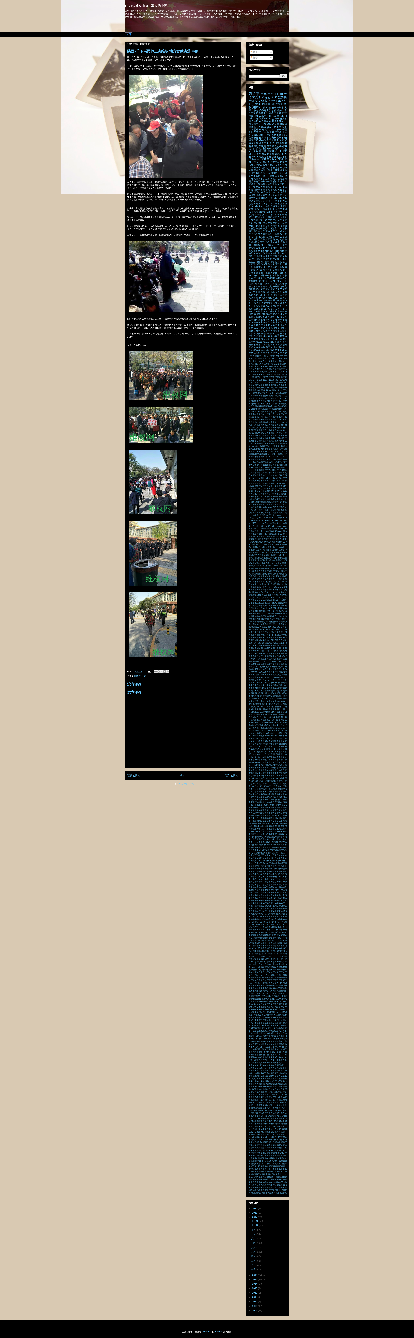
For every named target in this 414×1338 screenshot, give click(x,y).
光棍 (271, 622)
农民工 (278, 289)
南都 (260, 669)
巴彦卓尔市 (268, 786)
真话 (279, 465)
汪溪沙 (277, 924)
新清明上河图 (261, 853)
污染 (285, 443)
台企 (272, 680)
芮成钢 (280, 156)
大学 (277, 245)
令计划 (272, 100)
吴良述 (259, 691)
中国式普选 (257, 552)
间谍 (253, 502)
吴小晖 (271, 201)
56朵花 (265, 356)
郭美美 (262, 212)
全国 (250, 380)
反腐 (279, 129)
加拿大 (264, 217)
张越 (262, 251)
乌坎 (267, 366)
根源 (253, 900)
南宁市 (257, 190)
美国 (277, 124)
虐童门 (274, 483)
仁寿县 (271, 598)
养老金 (251, 635)
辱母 (269, 491)
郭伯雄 (272, 107)
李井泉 (266, 879)
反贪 (279, 675)
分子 (252, 385)
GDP (274, 518)
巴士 (262, 786)
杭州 (256, 256)
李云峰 (281, 433)
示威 (256, 336)
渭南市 (253, 451)
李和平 (261, 882)
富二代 (257, 412)
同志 (254, 685)
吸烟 (264, 691)
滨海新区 (255, 181)
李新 (265, 320)
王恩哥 (253, 459)
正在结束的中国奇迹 (270, 906)
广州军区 (277, 792)
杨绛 (262, 892)
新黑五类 (256, 855)
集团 (257, 507)
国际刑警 (268, 300)
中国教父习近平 (255, 555)
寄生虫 (275, 773)
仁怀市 (277, 598)
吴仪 (275, 688)
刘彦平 (267, 385)
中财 (265, 571)
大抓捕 (261, 736)
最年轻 (259, 871)
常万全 (267, 414)
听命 (253, 688)
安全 (270, 762)
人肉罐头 (264, 598)
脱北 (266, 478)
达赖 (285, 491)
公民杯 (267, 629)
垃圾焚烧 (252, 404)
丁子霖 (259, 358)
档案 (276, 441)
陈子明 (259, 504)
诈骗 (256, 267)
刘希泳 (269, 648)
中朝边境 (268, 568)
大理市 (281, 736)
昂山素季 (258, 863)
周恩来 (278, 154)
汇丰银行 (254, 922)
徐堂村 (263, 815)
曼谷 (262, 433)
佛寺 (257, 611)
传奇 (278, 606)
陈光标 (273, 270)
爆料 (265, 454)
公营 (273, 629)
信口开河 (279, 613)
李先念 (278, 879)
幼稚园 (278, 789)
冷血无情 (268, 643)
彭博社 (274, 813)
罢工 (258, 339)
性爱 (260, 818)
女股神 (273, 746)
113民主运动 (271, 515)
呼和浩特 (283, 696)
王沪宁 (266, 228)
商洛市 (284, 701)
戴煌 (282, 826)
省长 (254, 465)
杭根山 (267, 892)
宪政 (265, 220)
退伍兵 (265, 494)
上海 (261, 135)
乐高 (277, 576)
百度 (274, 156)
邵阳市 (259, 497)
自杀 (270, 209)
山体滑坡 (268, 309)
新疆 (284, 129)
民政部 (277, 916)
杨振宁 (251, 892)
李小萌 (265, 885)
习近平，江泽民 (270, 584)
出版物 (281, 643)
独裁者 (261, 457)
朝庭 (285, 871)
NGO (251, 520)
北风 (258, 659)
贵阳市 (266, 267)
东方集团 (283, 536)
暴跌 (268, 253)
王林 (254, 162)
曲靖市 (284, 430)
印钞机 (258, 672)
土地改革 (279, 717)
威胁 (254, 754)
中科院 (281, 568)
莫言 (278, 481)
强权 (264, 813)
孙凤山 (251, 757)
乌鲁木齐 (256, 576)
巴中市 (257, 786)
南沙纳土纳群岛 (278, 667)
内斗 (273, 635)
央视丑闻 (272, 741)
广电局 (251, 794)
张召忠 (266, 805)
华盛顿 (263, 664)
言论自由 (255, 234)
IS (286, 273)
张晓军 (267, 807)
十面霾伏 (273, 661)
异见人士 (263, 802)
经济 (251, 145)
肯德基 (275, 475)
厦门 (270, 672)
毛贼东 (278, 914)
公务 (278, 627)
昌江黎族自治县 (274, 863)
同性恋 (259, 685)
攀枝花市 (266, 839)
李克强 (282, 100)
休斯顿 (265, 606)
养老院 (257, 635)
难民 (279, 270)
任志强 (257, 110)
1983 (279, 515)
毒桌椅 (274, 911)
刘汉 (258, 651)
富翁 (250, 776)
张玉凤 (273, 311)
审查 (250, 770)
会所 (270, 606)
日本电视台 (270, 861)
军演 (272, 637)
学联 (282, 760)
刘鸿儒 (275, 651)
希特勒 (253, 789)
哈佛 (250, 701)
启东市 (258, 688)
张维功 (269, 810)
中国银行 (283, 364)
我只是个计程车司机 (270, 823)
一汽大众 (254, 526)
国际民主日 (257, 717)
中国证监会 (274, 364)
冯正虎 (252, 292)
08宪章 (255, 515)
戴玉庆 (273, 422)
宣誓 (260, 770)
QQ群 (279, 520)
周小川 (283, 242)
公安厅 (259, 380)
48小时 (258, 518)
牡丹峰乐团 (280, 454)
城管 (275, 217)
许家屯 (264, 195)
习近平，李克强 (257, 584)
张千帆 (253, 805)
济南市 (283, 192)
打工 (262, 829)
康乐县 (277, 794)
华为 (276, 388)
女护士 (259, 746)
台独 (280, 295)
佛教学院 (262, 611)
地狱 (268, 720)
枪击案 (255, 898)
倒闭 (282, 374)
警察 (251, 184)
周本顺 (254, 298)
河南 (251, 209)
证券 (270, 486)
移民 (263, 231)
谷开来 (278, 195)
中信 (275, 361)
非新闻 (280, 350)
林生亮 (265, 895)
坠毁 (253, 722)
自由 (275, 209)
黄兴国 (276, 273)
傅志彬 (272, 619)
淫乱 (270, 449)
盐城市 (284, 462)
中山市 (280, 566)
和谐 (250, 398)
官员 (256, 140)
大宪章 (280, 733)
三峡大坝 (275, 528)
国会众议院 (279, 707)
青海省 (270, 507)
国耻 (261, 300)
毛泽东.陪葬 (266, 914)
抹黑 (262, 834)
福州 (260, 336)
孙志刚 (263, 757)
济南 (262, 449)
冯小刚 (276, 239)
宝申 (264, 768)
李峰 (270, 885)
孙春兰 (270, 406)
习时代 (275, 579)
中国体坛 (280, 547)
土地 (264, 717)
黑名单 (275, 513)
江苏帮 (280, 922)
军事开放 (254, 637)
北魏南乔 (264, 659)
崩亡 (254, 784)
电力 (259, 462)
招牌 (253, 837)
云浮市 (273, 284)
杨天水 (284, 890)
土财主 (253, 720)
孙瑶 (281, 757)
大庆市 (255, 736)
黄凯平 (255, 513)
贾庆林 (272, 137)
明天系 (284, 863)
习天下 (257, 579)
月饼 (265, 871)
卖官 (282, 664)
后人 (270, 685)
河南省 (256, 107)
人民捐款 (267, 595)
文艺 (269, 847)
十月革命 (270, 388)
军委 (270, 239)
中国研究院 (255, 560)
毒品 (285, 908)
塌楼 (285, 722)
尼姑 (285, 412)
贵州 (254, 489)
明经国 (259, 430)
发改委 (284, 393)
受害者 (261, 677)
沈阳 (268, 328)
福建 (251, 231)
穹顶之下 (275, 470)
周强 (263, 693)
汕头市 (266, 206)
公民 (282, 286)
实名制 (251, 412)
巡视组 (259, 784)
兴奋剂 (284, 380)
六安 (254, 632)
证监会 (280, 486)
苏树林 (267, 481)
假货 (254, 619)
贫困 (250, 489)
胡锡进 (261, 478)
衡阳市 (273, 342)
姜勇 (276, 752)
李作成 (272, 879)
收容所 (277, 839)
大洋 (276, 736)
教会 (278, 425)
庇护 (256, 794)
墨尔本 (275, 725)
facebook (252, 358)
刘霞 (263, 292)
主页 (182, 775)
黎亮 (270, 513)
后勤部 (275, 685)
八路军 (269, 627)
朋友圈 (271, 433)
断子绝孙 (279, 847)
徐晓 (269, 815)
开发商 (267, 800)
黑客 (282, 273)
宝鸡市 (274, 768)
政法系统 (258, 845)
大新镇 (267, 736)
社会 (272, 262)
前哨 (282, 385)
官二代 (274, 409)
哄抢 (285, 698)
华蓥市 (269, 664)
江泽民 (282, 97)
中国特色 (266, 364)
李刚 (250, 882)
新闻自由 (271, 853)
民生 (282, 916)
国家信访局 (255, 401)
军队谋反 (262, 640)
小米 (266, 778)
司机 (254, 683)
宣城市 (255, 770)
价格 (252, 603)
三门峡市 (272, 358)
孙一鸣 (284, 754)
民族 (260, 206)
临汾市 (251, 366)
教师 (270, 223)
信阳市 (264, 286)
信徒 (278, 374)
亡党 (257, 372)
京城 (261, 372)
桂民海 (271, 441)
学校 (274, 760)
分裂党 (259, 645)
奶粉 (258, 248)
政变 (280, 204)
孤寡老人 (264, 760)
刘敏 (254, 651)
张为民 (280, 802)
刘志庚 (281, 648)
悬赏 (273, 818)
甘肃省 (267, 156)
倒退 (253, 616)
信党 (273, 613)
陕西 (252, 507)
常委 (272, 414)
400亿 (251, 518)
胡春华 (280, 165)
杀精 (271, 877)
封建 (266, 776)
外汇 (258, 404)
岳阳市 (268, 781)
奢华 (276, 744)
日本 (260, 179)
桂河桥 (274, 900)
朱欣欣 (271, 874)
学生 (278, 760)
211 (282, 515)
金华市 (275, 497)
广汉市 (284, 792)
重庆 (268, 347)
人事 (256, 592)
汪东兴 (261, 328)
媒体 (280, 217)
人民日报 (279, 159)
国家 (268, 190)
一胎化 (261, 526)
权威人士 (280, 877)
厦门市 (268, 390)
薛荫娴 (267, 483)
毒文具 (255, 911)
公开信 (278, 380)
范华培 (252, 342)
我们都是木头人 (255, 823)
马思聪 (265, 510)
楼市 (253, 325)
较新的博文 (133, 775)
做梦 (258, 619)
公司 (282, 627)
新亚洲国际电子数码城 (268, 850)
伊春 (260, 606)
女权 (264, 746)
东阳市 (272, 539)
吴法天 (253, 691)
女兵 (285, 744)
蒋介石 (283, 181)
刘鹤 (281, 651)
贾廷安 (274, 267)
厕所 (263, 390)
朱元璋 (259, 874)
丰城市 (270, 571)
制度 (256, 653)
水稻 (263, 919)
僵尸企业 (259, 377)
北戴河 (280, 113)
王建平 (283, 259)
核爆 (275, 898)
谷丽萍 (264, 234)
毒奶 (250, 911)
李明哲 (271, 320)
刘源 (263, 148)
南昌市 (266, 295)
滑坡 (262, 451)
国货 (267, 714)
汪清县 (271, 924)
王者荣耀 (265, 334)
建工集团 (254, 800)
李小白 (259, 885)
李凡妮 (284, 879)
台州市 (277, 680)
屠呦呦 (274, 248)
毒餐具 (280, 911)
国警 (262, 714)
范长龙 (271, 264)
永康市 (274, 919)
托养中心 (273, 829)
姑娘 (263, 749)
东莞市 (275, 140)
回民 (258, 707)
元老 (254, 622)
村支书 (267, 890)
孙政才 (276, 168)
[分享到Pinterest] (167, 671)
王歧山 (252, 262)
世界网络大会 (262, 361)
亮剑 (285, 590)
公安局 (266, 380)
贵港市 (274, 345)
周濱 (265, 696)
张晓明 (274, 807)
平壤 (282, 414)
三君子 (275, 275)
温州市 (274, 331)
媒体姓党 (275, 306)
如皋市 (254, 749)
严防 (260, 542)
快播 (251, 223)
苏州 (262, 481)
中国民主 (258, 558)
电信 (254, 462)
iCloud (278, 523)
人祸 (258, 598)
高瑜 (258, 198)
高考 (268, 353)
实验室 (284, 768)
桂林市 (276, 192)
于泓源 (274, 587)
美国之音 (265, 339)
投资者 (280, 831)
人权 (263, 187)
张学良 (281, 417)
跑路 (264, 491)
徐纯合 (280, 311)
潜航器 (273, 451)
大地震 (258, 733)
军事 (268, 382)
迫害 (260, 494)
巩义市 (251, 786)
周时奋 (274, 693)
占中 (269, 148)
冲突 (276, 382)
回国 (272, 398)
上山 (261, 531)
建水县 (261, 800)
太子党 (252, 151)
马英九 (264, 184)
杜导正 (278, 890)
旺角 (263, 253)
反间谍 (278, 393)
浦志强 (273, 165)
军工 (264, 637)
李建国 (275, 885)
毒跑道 (264, 325)
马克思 (253, 510)
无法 (267, 858)
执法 (258, 425)
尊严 (282, 776)
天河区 (280, 738)
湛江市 (281, 331)
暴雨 (271, 869)
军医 (260, 637)
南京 (253, 295)
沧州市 (251, 446)
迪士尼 (255, 494)
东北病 (276, 536)
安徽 (275, 406)
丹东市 (251, 574)
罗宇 (273, 231)
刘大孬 (253, 648)
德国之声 (279, 815)
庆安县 (257, 311)
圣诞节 (259, 720)
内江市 (259, 382)
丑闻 (275, 534)
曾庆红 (272, 113)
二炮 (258, 587)
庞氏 (266, 417)
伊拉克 (255, 606)
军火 (276, 637)
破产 (263, 467)
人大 (273, 592)
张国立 (278, 805)
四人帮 (270, 704)
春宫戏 (263, 866)
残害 (276, 908)
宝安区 (284, 409)
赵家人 (275, 151)
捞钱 (269, 837)
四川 (256, 300)
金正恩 (266, 162)
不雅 (265, 534)
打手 (267, 829)
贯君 (260, 267)
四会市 (276, 704)
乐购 (273, 576)
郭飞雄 (266, 173)
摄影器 (259, 839)
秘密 (256, 470)
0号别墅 (262, 515)
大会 (262, 404)
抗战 (258, 192)
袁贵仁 (284, 483)
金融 (254, 159)
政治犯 (273, 425)
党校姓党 (276, 624)
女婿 (263, 306)
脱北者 (278, 231)
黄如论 (261, 513)
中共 (264, 94)
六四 (274, 97)
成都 (263, 314)
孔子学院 (277, 754)
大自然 (255, 738)
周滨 (277, 396)
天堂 (258, 303)
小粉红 (275, 412)
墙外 (270, 725)
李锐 (253, 322)
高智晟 (271, 184)
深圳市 (280, 107)
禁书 (285, 228)
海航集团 (279, 179)
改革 (267, 317)
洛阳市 (259, 259)
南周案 (263, 667)
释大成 (269, 497)
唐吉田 (267, 701)
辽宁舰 (280, 491)
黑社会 (271, 234)
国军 (275, 709)
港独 (258, 451)
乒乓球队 (283, 366)
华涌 (281, 388)
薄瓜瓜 (266, 342)
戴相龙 (260, 156)
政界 (264, 845)
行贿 (279, 483)
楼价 (273, 903)
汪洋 (266, 924)
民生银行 (272, 325)
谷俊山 (283, 170)
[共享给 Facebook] (164, 671)
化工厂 (256, 656)
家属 (264, 770)
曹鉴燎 (257, 433)
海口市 (264, 170)
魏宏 (285, 353)
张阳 (267, 251)
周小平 (258, 693)
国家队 (257, 245)
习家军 (269, 369)
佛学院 (278, 237)
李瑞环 (278, 320)
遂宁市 (259, 270)
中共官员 (267, 544)
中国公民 (257, 550)
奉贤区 (271, 744)
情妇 (257, 422)
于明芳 (264, 587)
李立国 (278, 887)
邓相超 (253, 497)
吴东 (270, 688)
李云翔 (259, 879)
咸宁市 (280, 698)
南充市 (259, 295)
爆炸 (281, 135)
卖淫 (254, 390)
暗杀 (282, 317)
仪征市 (278, 600)
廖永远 (259, 797)
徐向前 (257, 815)
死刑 (257, 443)
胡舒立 (255, 478)
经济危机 (268, 473)
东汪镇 (260, 539)
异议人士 (265, 311)
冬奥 (272, 382)
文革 (258, 104)
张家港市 (252, 807)
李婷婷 (280, 882)
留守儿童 (265, 462)
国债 (256, 709)
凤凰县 (275, 643)
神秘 (279, 467)
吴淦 (277, 242)
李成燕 (255, 887)
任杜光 (274, 603)
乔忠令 (251, 369)
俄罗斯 (281, 611)
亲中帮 (251, 592)
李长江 (261, 890)
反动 (262, 675)
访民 (281, 126)
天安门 (281, 190)
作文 (268, 611)
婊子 (264, 754)
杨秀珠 (255, 438)
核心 (256, 441)
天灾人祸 (277, 303)
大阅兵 (275, 148)
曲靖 (275, 869)
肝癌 (280, 339)
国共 (261, 709)
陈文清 (281, 504)
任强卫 (261, 603)
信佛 (269, 613)
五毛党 (262, 237)
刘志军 (275, 648)
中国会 (274, 547)
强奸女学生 (257, 813)
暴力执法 (272, 430)
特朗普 (252, 228)
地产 (281, 401)
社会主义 (268, 467)
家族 (268, 248)
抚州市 (253, 834)
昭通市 (265, 430)
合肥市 (266, 396)
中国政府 (275, 552)
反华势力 (263, 393)
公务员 (276, 286)
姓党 (256, 204)
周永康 (266, 104)
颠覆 (258, 273)
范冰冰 (264, 264)
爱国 (285, 226)
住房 (260, 608)
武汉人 (253, 908)
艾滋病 (253, 481)
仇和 (282, 598)
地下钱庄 (277, 300)
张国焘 (272, 805)
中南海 (272, 121)
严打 (256, 542)
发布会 (284, 675)
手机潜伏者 (255, 829)
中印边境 (256, 547)
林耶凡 (274, 438)
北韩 (254, 388)
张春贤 (256, 251)
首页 (128, 34)
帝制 (258, 789)
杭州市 (266, 165)
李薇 (256, 890)
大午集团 (269, 730)
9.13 (266, 518)
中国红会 (271, 560)
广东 (270, 220)
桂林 (269, 900)
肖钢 (270, 475)
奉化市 (265, 744)
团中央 (263, 707)
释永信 (257, 184)
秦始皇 (274, 336)
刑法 (275, 645)
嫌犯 (269, 754)
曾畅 (266, 433)
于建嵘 (280, 369)
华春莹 (253, 664)
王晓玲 (259, 459)
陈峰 (270, 504)
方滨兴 (281, 855)
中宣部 (274, 566)
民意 (266, 916)
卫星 (276, 669)
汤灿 (256, 328)
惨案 (261, 422)
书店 (270, 198)
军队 (251, 217)
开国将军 (279, 800)
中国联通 (253, 281)
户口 (278, 422)
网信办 (275, 473)
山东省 (272, 116)
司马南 (267, 683)
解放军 (283, 118)
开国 (273, 800)
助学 (274, 653)
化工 (268, 292)
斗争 (273, 847)
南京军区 (256, 667)
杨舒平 (267, 438)
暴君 (262, 869)
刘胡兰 (264, 651)
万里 (277, 234)
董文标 (261, 483)
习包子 (264, 176)
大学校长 (273, 733)
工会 (264, 784)
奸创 (282, 746)
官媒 (261, 309)
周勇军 (274, 691)
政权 (282, 251)
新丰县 (255, 850)
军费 (256, 640)
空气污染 (283, 470)
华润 (258, 664)
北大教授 (283, 656)
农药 (276, 640)
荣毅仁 (273, 481)
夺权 (252, 744)
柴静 (279, 438)
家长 (276, 770)
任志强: (268, 603)
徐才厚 (278, 143)
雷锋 (261, 507)
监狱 (250, 465)
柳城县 (266, 322)
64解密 (272, 356)
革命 (275, 212)
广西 (275, 220)
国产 (276, 398)
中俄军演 (266, 542)
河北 (285, 206)
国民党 (274, 190)
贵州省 (252, 173)
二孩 (275, 369)
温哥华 (266, 331)
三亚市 (268, 275)
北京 (251, 104)
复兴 (258, 728)
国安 (270, 217)
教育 (275, 223)
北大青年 (252, 659)
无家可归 (260, 858)
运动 (250, 494)
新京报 (280, 850)
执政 (279, 829)
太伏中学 (256, 741)
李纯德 (251, 890)
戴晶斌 (271, 826)
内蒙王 (278, 635)
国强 (282, 712)
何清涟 (280, 608)
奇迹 (257, 744)
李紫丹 (284, 887)
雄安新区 (255, 350)
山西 (257, 781)
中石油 (275, 568)
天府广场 (273, 738)
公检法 (261, 629)
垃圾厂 (271, 245)
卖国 (250, 390)
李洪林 (269, 435)
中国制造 (265, 550)
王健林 (259, 228)
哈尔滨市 (263, 298)
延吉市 (275, 797)
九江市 (257, 369)
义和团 (276, 574)
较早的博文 (231, 775)
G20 (258, 168)
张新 (262, 807)
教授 (282, 845)
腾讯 (270, 478)
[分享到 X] (161, 671)
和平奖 (278, 201)
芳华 (258, 481)
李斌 (261, 887)
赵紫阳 (254, 135)
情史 (281, 818)
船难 (281, 478)
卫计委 (281, 669)
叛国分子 (283, 677)
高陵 (278, 510)
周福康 (276, 696)
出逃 (258, 292)
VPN (251, 275)
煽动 (282, 451)
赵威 (253, 347)
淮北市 (275, 449)
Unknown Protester (264, 523)
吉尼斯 (284, 683)
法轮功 (252, 259)
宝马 (269, 768)
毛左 (253, 914)
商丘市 (255, 398)
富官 (285, 773)
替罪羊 (253, 871)
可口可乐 (266, 680)
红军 (277, 262)
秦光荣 (266, 336)
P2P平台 (257, 520)
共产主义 (262, 239)
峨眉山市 (274, 781)
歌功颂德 (258, 906)
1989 (250, 356)
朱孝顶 (265, 874)
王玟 (270, 459)
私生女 (251, 470)
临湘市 (284, 571)
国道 (271, 714)
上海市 (257, 118)
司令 (261, 396)
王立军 (269, 181)
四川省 (264, 107)
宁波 (262, 762)
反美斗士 (271, 393)
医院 (280, 292)
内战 (269, 635)
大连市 (267, 404)
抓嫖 (264, 831)
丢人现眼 (283, 539)
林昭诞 (255, 895)
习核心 (264, 198)
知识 (253, 467)
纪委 (262, 473)
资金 (276, 489)
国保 (281, 398)
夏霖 (271, 728)
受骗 (267, 677)
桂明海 (264, 900)
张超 (281, 810)
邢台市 (266, 270)
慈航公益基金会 (263, 821)
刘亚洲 (257, 217)
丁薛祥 (267, 526)
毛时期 (258, 914)
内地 (254, 382)
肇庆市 (265, 475)
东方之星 (275, 162)
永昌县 (280, 919)
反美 (275, 675)
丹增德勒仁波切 (260, 574)
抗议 (285, 314)
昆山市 (265, 863)
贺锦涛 (265, 489)
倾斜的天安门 (272, 616)
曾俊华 (280, 869)
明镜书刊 (256, 866)
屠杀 (250, 414)
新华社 (269, 192)
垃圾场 (262, 722)
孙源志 (275, 757)
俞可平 (257, 286)
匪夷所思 (272, 659)
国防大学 (277, 714)
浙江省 (264, 118)
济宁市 (266, 226)
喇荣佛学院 (257, 704)
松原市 (274, 892)
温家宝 (270, 124)
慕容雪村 (266, 422)
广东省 (266, 97)
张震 (266, 419)
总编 (265, 818)
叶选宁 (255, 396)
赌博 (281, 489)
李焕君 (275, 435)
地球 (272, 720)
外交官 (276, 728)
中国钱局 (273, 563)
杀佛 (266, 877)
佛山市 (273, 215)
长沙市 (269, 212)
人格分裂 (260, 595)
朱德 (276, 433)
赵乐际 (281, 267)
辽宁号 (274, 491)
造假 (276, 494)
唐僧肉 (261, 701)
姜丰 (266, 752)
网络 (258, 195)
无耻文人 (254, 861)
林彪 (251, 170)
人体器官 (270, 237)
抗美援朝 (258, 223)
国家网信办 (275, 712)
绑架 (253, 339)
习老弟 (255, 582)
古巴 (260, 680)
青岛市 (273, 350)
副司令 (265, 653)
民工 (250, 916)
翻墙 (265, 209)
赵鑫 (258, 347)
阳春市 (281, 347)
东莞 (282, 234)
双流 (281, 672)
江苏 (275, 256)
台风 (282, 680)
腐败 (261, 145)
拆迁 (266, 834)
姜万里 (261, 752)
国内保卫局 (267, 709)
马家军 (259, 510)
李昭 (264, 435)
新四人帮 (252, 853)
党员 (268, 187)
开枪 (270, 417)
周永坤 (253, 696)
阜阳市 (258, 502)
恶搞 (269, 818)
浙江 (266, 449)
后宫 (281, 685)
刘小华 (264, 648)
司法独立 (260, 683)
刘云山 (272, 129)
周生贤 (270, 696)
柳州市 (275, 135)
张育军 (275, 810)
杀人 (262, 877)
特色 (257, 457)
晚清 (282, 866)
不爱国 (259, 534)
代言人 (253, 600)
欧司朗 (278, 903)
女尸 (254, 746)
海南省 (264, 137)
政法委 (251, 845)
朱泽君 (277, 874)
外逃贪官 (256, 730)
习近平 (254, 94)
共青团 (270, 154)
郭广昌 (252, 198)
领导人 (281, 507)
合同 (273, 683)
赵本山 (253, 491)
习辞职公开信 (255, 215)
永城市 (268, 919)
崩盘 (280, 248)
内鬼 (264, 382)
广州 (262, 417)
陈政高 (275, 504)
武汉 (252, 443)
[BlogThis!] (158, 671)
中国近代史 (264, 563)
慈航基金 (274, 821)
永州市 (281, 325)
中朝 (263, 568)
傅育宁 (278, 619)
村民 (273, 890)
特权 (252, 457)
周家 (253, 693)
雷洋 (251, 121)
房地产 (269, 314)
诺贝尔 (271, 195)
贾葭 (280, 345)
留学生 (273, 334)
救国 (278, 845)
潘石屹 (267, 451)
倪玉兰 (264, 616)
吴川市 (280, 688)
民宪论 (284, 914)
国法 (258, 714)
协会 (274, 664)
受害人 (255, 677)
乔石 (258, 187)
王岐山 (278, 94)
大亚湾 (263, 730)
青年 (265, 507)
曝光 (279, 430)
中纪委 (257, 121)
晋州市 (277, 866)
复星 (263, 728)
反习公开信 (282, 390)
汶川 (280, 206)
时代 (252, 863)
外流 (250, 730)
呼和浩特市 (253, 698)
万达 (262, 275)
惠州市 (257, 314)
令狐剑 (266, 600)
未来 (254, 874)
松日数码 (280, 892)
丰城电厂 (277, 571)
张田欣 (264, 810)
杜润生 (281, 435)
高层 (263, 353)
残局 (281, 908)
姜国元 (281, 752)
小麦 (276, 778)
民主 (277, 118)
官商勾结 (273, 765)
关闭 (285, 632)
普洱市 (253, 869)
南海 (277, 176)
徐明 (258, 151)
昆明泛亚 (252, 430)
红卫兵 (283, 262)
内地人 (263, 635)
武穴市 (267, 908)
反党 (272, 242)
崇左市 (276, 309)
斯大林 (265, 428)
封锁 (278, 776)
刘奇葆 (261, 385)
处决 (250, 728)
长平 (276, 499)
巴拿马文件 (262, 113)
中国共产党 (281, 278)
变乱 (271, 677)
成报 (281, 821)
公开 (256, 629)
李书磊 (253, 879)
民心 (254, 916)
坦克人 (264, 245)
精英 (250, 473)
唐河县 (274, 701)
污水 (262, 924)
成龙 (285, 821)
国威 (253, 712)
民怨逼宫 (260, 916)
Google (280, 518)
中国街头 (279, 560)
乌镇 (271, 366)
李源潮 (270, 132)
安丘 (266, 762)
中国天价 (273, 550)
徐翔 (280, 220)
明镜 (250, 866)
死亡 (258, 325)
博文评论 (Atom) (186, 783)
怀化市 (281, 419)
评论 (255, 57)
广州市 (275, 126)
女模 (268, 746)
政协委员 (254, 842)
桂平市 (265, 441)
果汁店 (281, 895)
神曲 (275, 467)
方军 (262, 855)
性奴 (256, 818)
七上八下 (279, 526)
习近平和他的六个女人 (268, 582)
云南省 (264, 121)
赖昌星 (259, 173)
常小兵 (283, 309)
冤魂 (258, 643)
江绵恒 (274, 206)
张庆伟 (261, 419)
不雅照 (270, 534)
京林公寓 (279, 590)
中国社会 (263, 560)
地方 (285, 401)
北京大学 (263, 656)
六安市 (259, 632)
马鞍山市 (272, 510)
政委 (272, 317)
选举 (263, 347)
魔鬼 (282, 510)
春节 (272, 866)
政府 (263, 192)
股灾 (263, 132)
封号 (262, 776)
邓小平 (264, 116)
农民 (272, 640)
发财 (250, 677)
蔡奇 (280, 209)
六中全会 (279, 629)
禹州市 (284, 467)
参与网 (275, 672)
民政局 (271, 916)
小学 (252, 778)
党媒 (262, 624)
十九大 (264, 388)
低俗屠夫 (254, 608)
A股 (277, 356)
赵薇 (285, 195)
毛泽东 (253, 100)
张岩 (258, 807)
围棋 (273, 707)
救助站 (273, 845)
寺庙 (258, 776)
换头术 (274, 837)
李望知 (272, 887)
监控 (279, 334)
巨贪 (281, 784)
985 (270, 518)
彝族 (269, 813)
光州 (259, 622)
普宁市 (281, 223)
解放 (253, 345)
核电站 (261, 256)
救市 (265, 223)
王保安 (277, 457)
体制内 (265, 608)
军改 (268, 289)
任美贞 (280, 603)
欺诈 (252, 906)
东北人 (270, 536)
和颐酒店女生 (271, 698)
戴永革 (277, 826)
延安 (281, 797)
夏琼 (267, 728)
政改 (269, 842)
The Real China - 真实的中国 (146, 5)
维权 (258, 132)
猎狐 (272, 457)
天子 (253, 406)
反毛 (270, 675)
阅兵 (256, 154)
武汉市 (266, 179)
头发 (282, 741)
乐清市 (267, 576)
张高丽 (254, 179)
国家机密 (274, 401)
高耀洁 (269, 273)
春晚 (268, 866)
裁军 (279, 342)
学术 (270, 760)
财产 (285, 486)
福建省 (280, 121)
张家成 (255, 419)
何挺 (275, 608)
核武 (260, 441)
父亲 (273, 454)
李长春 (281, 253)
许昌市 (265, 486)
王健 (282, 457)
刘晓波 (276, 104)
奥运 (281, 744)
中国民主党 (267, 558)
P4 (262, 520)
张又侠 (259, 805)
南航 (259, 390)
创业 (252, 653)
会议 (251, 286)
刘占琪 (280, 645)
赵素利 (259, 491)
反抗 (266, 675)
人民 (275, 198)
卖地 (278, 664)
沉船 (285, 256)
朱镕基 (253, 877)
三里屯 (251, 531)
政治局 (283, 168)
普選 (258, 869)
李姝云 (274, 882)
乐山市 (276, 366)
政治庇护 (275, 842)
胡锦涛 (267, 126)
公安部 (272, 380)
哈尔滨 (255, 701)
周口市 (280, 691)
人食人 (281, 372)
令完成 (264, 110)
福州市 (252, 195)
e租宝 (256, 275)
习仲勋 (270, 159)
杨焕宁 (257, 892)
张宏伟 (284, 805)
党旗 (285, 377)
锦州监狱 (270, 499)
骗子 (263, 273)
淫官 (260, 331)
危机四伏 (264, 672)
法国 (262, 446)
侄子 (272, 611)
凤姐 (281, 382)
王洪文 (265, 459)
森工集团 (267, 903)
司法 (258, 201)
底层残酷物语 (264, 794)
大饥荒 (283, 148)
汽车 (282, 924)
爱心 (269, 454)
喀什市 (261, 398)
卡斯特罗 (270, 669)
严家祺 (251, 542)
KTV (285, 518)
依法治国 (262, 374)
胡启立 (281, 475)
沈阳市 (274, 328)
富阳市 (263, 412)
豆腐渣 (266, 345)
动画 (270, 653)
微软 (273, 815)
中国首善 (257, 566)
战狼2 (262, 826)
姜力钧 (271, 752)
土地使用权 (270, 717)
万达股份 (262, 528)
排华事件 (280, 837)
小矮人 (261, 778)
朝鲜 (256, 143)
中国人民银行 (265, 547)
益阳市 (278, 462)
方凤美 (267, 855)
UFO (254, 523)
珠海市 (273, 228)
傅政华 (280, 215)
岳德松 (262, 781)
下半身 (272, 531)
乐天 (262, 576)
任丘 (257, 603)
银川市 (263, 499)
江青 (280, 256)
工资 (258, 414)
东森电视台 (253, 539)
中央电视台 (266, 566)
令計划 (272, 600)
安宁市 (275, 762)
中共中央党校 (275, 542)
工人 (251, 251)
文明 (264, 847)
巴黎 (262, 414)
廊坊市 (274, 204)
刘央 (258, 648)
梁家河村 (280, 900)
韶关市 (275, 507)
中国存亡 (280, 550)
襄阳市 (251, 486)
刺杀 (260, 653)
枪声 (260, 898)
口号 (256, 680)
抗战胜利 (277, 314)
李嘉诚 (259, 165)
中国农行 (258, 364)
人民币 (265, 215)
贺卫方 (259, 489)
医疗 (250, 661)
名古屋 (265, 685)
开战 (257, 802)
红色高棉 (256, 473)
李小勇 (253, 885)
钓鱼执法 (256, 499)
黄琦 (266, 513)
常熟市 (277, 414)
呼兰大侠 (283, 396)
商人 (279, 701)
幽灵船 (284, 789)
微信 (284, 143)
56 (263, 518)
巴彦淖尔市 (278, 786)
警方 (256, 486)
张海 (253, 810)
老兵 (256, 145)
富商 (281, 773)
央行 (251, 306)
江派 (275, 443)
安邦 (253, 220)
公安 (258, 148)
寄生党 (269, 773)
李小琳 (280, 116)
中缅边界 (258, 571)
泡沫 (253, 226)
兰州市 (254, 239)
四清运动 (252, 707)
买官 (279, 584)
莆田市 (259, 342)
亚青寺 (264, 590)
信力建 (273, 374)
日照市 (278, 861)
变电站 (276, 677)
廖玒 (264, 797)
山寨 (254, 414)
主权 (256, 366)
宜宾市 (253, 768)
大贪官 (261, 738)
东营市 (266, 539)
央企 (285, 303)
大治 (272, 736)
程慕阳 (281, 336)
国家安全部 (265, 401)
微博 (285, 220)
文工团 (259, 428)
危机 (267, 242)
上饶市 (280, 358)
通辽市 (271, 494)
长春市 (281, 499)
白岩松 (272, 462)
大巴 (285, 733)
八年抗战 (262, 627)
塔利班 (251, 725)
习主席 (251, 579)
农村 (268, 640)
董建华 (255, 483)
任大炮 (255, 374)
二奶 (254, 587)
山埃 (253, 781)
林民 (260, 895)
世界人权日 (282, 534)
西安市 (267, 145)
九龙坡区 (283, 576)
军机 (268, 637)
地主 (264, 720)
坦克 (257, 722)
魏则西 (275, 145)
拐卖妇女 (280, 834)
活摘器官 (252, 449)
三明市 (265, 358)
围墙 (269, 707)
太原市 (252, 248)
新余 (285, 850)
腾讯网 (275, 478)
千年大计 (280, 661)
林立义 (271, 895)
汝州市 (274, 922)
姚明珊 (264, 406)
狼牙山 (267, 457)
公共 (274, 627)
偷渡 (267, 619)
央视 (251, 204)
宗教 (256, 309)
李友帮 (255, 882)
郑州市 (283, 151)
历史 (253, 201)
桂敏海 (258, 900)
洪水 (285, 446)
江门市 (251, 924)
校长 (270, 898)
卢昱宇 (261, 242)
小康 (257, 778)
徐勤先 (251, 815)
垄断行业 (273, 722)
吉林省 (264, 201)
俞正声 (264, 613)
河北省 (257, 116)
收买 (272, 839)
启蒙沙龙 (264, 688)
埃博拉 (280, 722)
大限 (273, 404)
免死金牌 (283, 622)
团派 (263, 190)
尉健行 (269, 412)
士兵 (281, 725)
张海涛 (258, 810)
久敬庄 (261, 366)
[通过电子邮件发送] (155, 671)
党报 (266, 624)
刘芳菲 (273, 385)
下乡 (285, 358)
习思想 (269, 579)
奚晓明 (258, 406)
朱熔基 (274, 253)
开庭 (253, 802)
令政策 (259, 600)
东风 (277, 539)
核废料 (251, 441)
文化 (282, 425)
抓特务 (269, 831)
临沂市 (261, 281)
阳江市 (272, 502)
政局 (265, 842)
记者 (259, 162)
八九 (270, 286)
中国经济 (263, 129)
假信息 (281, 616)
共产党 (267, 135)
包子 (278, 653)
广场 (255, 792)
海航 (273, 179)
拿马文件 (263, 837)
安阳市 (264, 409)
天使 (267, 738)
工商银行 (274, 784)
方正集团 (274, 855)
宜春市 (259, 768)
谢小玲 (259, 345)
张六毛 (275, 417)
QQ (275, 520)
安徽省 (257, 137)
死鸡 (272, 908)
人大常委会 (279, 592)
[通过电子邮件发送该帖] (149, 671)
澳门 (280, 226)
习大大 (263, 369)
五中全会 (256, 590)
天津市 (262, 100)
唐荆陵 (278, 298)
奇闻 (261, 744)
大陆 (285, 201)
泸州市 (259, 226)
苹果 (285, 339)
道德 (281, 494)
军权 (273, 289)
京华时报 (270, 590)
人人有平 (262, 592)
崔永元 (281, 781)
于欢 (269, 587)
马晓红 (257, 353)
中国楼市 (280, 555)
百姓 (279, 228)
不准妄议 (279, 531)
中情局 (258, 568)
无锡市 (257, 253)
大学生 (283, 245)
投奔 (275, 831)
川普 (285, 248)
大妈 (267, 733)
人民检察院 (273, 372)
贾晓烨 (271, 489)
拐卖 (262, 317)
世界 (254, 361)
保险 (258, 613)
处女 (254, 728)
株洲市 (284, 438)
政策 (268, 845)
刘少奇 (274, 187)
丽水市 (270, 574)
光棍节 (276, 622)
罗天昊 (281, 473)
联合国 (259, 475)
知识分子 (265, 262)
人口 (269, 592)
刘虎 (278, 385)
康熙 (282, 794)
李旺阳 (266, 887)
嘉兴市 (264, 704)
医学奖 (280, 659)
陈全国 (253, 504)
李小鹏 (254, 206)
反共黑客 (256, 675)
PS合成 (267, 520)
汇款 (261, 922)
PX (272, 520)
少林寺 (281, 778)
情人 (277, 818)
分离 (254, 645)
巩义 (285, 784)
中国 (270, 94)
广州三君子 (262, 792)
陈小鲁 (265, 504)
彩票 (270, 419)
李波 (261, 143)
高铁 (273, 353)
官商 (267, 765)
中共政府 (275, 544)
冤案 (285, 289)
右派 (250, 396)
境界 (266, 725)
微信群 (275, 419)
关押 (281, 632)
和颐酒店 (261, 698)
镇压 (251, 154)
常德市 (264, 789)
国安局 (258, 712)
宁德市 (257, 762)
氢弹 (253, 919)
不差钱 (253, 534)
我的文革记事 (254, 826)
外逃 (253, 303)
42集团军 (257, 356)
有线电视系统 (272, 871)
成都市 (262, 140)
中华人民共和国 (268, 278)
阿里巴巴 (279, 502)
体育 (270, 608)
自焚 (258, 264)
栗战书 (257, 170)
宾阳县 (257, 773)
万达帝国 (254, 528)
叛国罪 (251, 680)
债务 (253, 377)
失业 (278, 741)
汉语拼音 (267, 922)
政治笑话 (283, 842)
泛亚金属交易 (277, 446)
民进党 (261, 443)
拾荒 (257, 837)
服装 (281, 871)
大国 (253, 733)
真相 (275, 465)
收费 (282, 839)
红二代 (278, 132)
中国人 (262, 154)
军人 (258, 289)
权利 (275, 877)
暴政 (266, 869)
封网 (274, 776)
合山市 (278, 683)
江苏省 (272, 110)
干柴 (269, 789)
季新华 (257, 760)
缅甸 (268, 231)
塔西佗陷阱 (259, 725)
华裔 (285, 388)
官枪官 (280, 765)
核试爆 (280, 898)
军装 (252, 640)
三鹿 (256, 531)
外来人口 (283, 728)
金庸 (281, 497)
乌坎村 (255, 124)
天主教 (278, 404)
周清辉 (259, 696)
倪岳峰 (258, 616)
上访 (281, 145)
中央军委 (255, 176)
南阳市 (274, 295)
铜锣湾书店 (276, 173)
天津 (271, 143)
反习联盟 (252, 393)
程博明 (262, 470)
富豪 (254, 776)
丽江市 (269, 281)
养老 (250, 382)
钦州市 (274, 347)
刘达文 (269, 651)
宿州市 (263, 773)
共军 (272, 632)
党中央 (272, 377)
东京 (265, 536)
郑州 (264, 497)
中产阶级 (255, 278)
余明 (252, 611)
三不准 (269, 528)
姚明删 (280, 749)
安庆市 (281, 762)
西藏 (277, 170)
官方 (279, 409)
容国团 (281, 770)
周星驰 (280, 693)
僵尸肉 (266, 377)
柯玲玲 (265, 898)
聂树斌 (274, 339)
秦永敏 (257, 231)
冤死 (254, 643)
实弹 (279, 768)
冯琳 (263, 643)
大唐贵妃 (277, 730)
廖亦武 (253, 797)
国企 (282, 176)
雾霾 (256, 129)
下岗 (144, 676)
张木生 (280, 807)
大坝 (263, 733)
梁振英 (278, 322)
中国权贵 (273, 555)
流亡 (258, 449)
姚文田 (273, 749)
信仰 (268, 374)
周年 (251, 245)
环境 (275, 459)
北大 (280, 187)
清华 (281, 449)
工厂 (269, 784)
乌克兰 (281, 574)
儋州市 (284, 619)
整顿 (256, 847)
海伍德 (254, 331)
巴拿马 (266, 204)
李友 (260, 435)
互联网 (271, 176)
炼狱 (278, 451)
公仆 (254, 380)
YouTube (283, 356)
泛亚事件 (267, 446)
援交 (254, 839)
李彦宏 (281, 885)
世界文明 (252, 536)
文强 (260, 847)
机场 (253, 320)
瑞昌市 (280, 459)
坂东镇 (281, 720)
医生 (285, 659)
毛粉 (273, 914)
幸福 (273, 789)
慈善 (255, 821)
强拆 (253, 192)
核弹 (273, 322)
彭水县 (280, 813)
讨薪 (260, 486)
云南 (279, 587)
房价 (282, 422)
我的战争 (283, 823)
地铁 (276, 720)
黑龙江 (281, 513)
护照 (258, 834)
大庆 (250, 736)
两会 (263, 168)
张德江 (252, 165)
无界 (275, 428)
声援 (285, 725)
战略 (266, 826)
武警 (263, 151)
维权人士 (258, 209)
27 (286, 515)
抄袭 (260, 831)
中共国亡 (260, 544)
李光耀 (255, 435)
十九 (258, 388)
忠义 (252, 818)
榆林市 (281, 441)
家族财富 (270, 770)
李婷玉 (259, 320)
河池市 (257, 446)
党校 (271, 624)
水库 (266, 443)
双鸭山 (274, 390)
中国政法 (283, 552)
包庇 (282, 653)
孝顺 (252, 760)
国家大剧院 (265, 712)
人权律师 (282, 284)
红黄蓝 (252, 264)
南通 (256, 669)
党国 (254, 624)
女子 (250, 746)
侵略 (276, 611)
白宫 (258, 262)
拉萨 (271, 834)
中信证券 (261, 159)
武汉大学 (260, 908)
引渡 (275, 802)
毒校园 (261, 911)
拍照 (275, 834)
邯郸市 (254, 212)
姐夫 (259, 749)
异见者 (269, 802)
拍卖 (262, 425)
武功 (281, 906)
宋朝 (257, 765)
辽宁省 (280, 137)
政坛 (261, 842)
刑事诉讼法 (267, 645)
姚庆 (268, 306)
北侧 (277, 656)
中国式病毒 (266, 552)
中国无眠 (265, 555)
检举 (261, 903)
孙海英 (269, 757)
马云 (253, 168)
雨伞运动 (265, 350)
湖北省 (252, 132)
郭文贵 (256, 97)
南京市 (269, 168)
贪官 (269, 140)
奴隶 (278, 746)
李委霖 (267, 882)
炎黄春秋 (267, 259)
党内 (250, 624)
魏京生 (278, 353)
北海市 (274, 292)
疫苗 (269, 151)
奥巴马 (257, 306)
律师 (253, 156)
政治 (271, 118)
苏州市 (271, 170)
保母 (254, 613)
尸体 (281, 412)
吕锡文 (272, 396)
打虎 (254, 425)
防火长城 (265, 502)
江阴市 (257, 924)
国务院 (280, 709)
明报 (277, 317)
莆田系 (276, 181)
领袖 (253, 273)
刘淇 (282, 239)
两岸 (270, 361)
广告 (250, 792)
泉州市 (281, 328)
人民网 (253, 598)
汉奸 (271, 443)
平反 (251, 311)
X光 (273, 523)
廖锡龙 (269, 797)
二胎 (256, 237)
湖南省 (280, 110)
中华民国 (280, 361)
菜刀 (282, 481)
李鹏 (261, 126)
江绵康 (280, 443)
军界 (281, 637)
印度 (253, 672)
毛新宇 (269, 256)
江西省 (262, 124)
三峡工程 (283, 528)
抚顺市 (252, 317)
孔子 (282, 306)
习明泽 (276, 281)
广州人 (270, 792)
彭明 (272, 251)
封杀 (270, 776)
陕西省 (137, 676)
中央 (266, 143)
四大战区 (283, 704)
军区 (263, 289)
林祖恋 (259, 322)
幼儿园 (257, 417)
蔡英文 (278, 264)
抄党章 (251, 831)
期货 (250, 874)
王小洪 (257, 334)
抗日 (277, 251)
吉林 (250, 685)
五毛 (253, 372)
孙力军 (257, 757)
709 (280, 212)
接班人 (267, 425)
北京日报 (270, 656)
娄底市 (259, 754)
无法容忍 (273, 858)
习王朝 (281, 579)
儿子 (250, 622)
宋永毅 (262, 765)
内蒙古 (283, 162)
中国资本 (256, 563)
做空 (263, 619)
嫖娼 (263, 248)
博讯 (264, 669)
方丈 (270, 428)
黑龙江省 (279, 184)
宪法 (260, 204)
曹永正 (251, 433)
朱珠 (282, 874)
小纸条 (271, 778)
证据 (275, 486)
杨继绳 (261, 438)
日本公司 (262, 861)
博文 (255, 52)
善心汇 (267, 398)
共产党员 (266, 632)
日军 (285, 428)
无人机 (253, 858)
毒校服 (267, 911)
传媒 (282, 606)
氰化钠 (258, 919)
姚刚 (268, 749)
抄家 (256, 831)
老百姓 (253, 475)
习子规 (263, 579)
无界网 (280, 428)
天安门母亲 (266, 303)
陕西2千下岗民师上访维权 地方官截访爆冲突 (162, 51)
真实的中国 (267, 465)
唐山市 (271, 298)
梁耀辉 (255, 903)
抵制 (258, 317)
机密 (258, 877)
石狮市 (258, 467)
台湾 (281, 140)
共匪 (276, 632)
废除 (272, 794)
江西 (285, 922)
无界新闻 (280, 858)
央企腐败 (264, 741)
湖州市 (274, 226)
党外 (258, 624)
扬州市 (284, 829)
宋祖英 (259, 220)
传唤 (274, 606)
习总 (285, 212)
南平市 (269, 667)
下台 (282, 275)
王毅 (263, 181)
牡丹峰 (276, 259)
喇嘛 (250, 704)
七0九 (272, 526)
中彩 (253, 568)
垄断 (267, 722)
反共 (258, 393)
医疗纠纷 (256, 661)
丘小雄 (259, 536)
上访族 (266, 531)
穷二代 (268, 470)
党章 (282, 624)
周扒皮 (268, 693)
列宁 (257, 385)
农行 (280, 640)
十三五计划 (264, 661)
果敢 (276, 895)
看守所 (259, 465)
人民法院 (275, 595)
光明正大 (265, 622)
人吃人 (266, 372)
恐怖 (252, 422)
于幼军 (266, 284)
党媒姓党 (279, 377)
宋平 (269, 409)
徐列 (285, 813)
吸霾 (269, 691)
